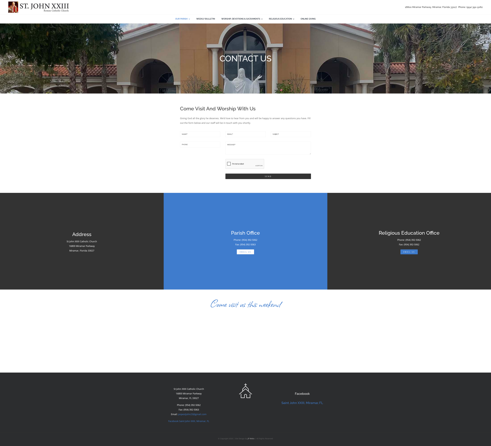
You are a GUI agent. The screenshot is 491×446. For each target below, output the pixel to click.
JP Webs (251, 438)
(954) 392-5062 (474, 7)
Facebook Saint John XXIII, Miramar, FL (188, 421)
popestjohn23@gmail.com (192, 414)
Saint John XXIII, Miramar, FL (302, 403)
